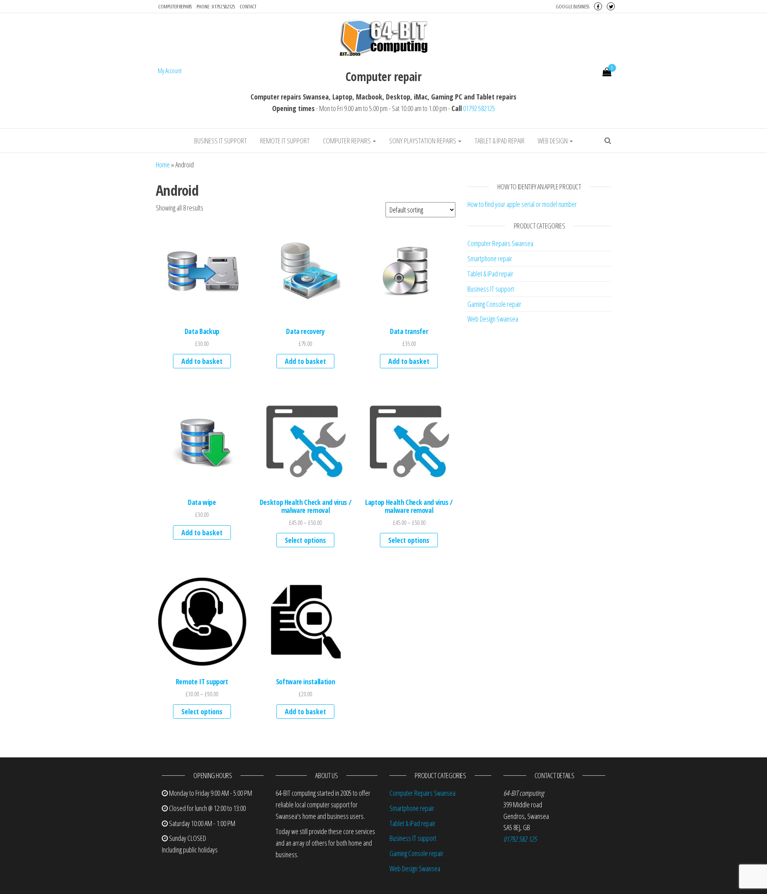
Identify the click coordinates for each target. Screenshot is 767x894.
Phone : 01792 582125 (216, 6)
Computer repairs (175, 6)
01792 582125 (479, 108)
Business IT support (220, 140)
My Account (170, 70)
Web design (553, 140)
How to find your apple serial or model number (522, 204)
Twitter (610, 6)
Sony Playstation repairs (423, 140)
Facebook (598, 6)
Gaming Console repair (494, 304)
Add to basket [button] (202, 361)
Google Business (572, 6)
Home (163, 164)
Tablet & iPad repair (500, 140)
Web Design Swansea (492, 319)
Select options (305, 540)
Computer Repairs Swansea (500, 243)
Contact (248, 6)
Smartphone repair (489, 258)
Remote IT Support (285, 140)
